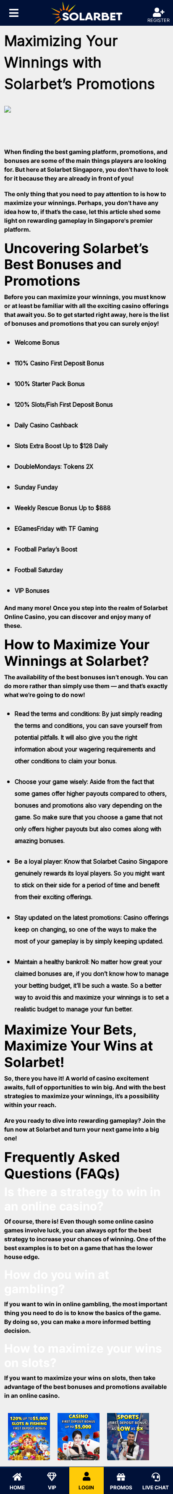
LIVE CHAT (155, 1487)
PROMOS (121, 1487)
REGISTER (158, 20)
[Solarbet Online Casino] (86, 13)
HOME (17, 1487)
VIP (52, 1487)
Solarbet (48, 1129)
